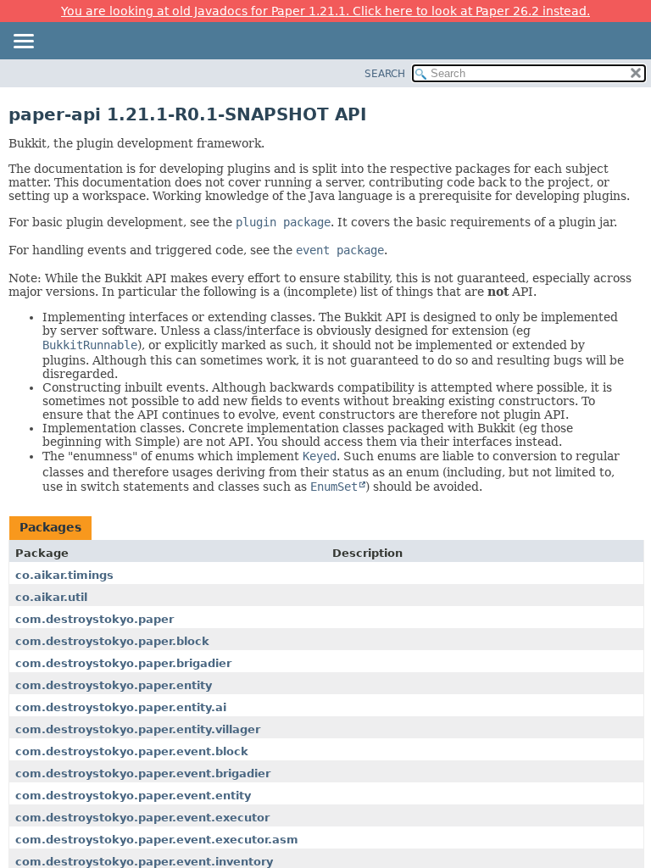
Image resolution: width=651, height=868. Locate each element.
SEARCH (384, 74)
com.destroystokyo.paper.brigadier (123, 663)
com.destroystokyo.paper (94, 619)
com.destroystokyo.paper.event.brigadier (142, 773)
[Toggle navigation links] (22, 42)
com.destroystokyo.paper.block (112, 641)
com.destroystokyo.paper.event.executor (142, 817)
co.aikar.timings (64, 575)
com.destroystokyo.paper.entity (113, 685)
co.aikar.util (51, 597)
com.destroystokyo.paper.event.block (131, 751)
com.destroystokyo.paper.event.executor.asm (156, 839)
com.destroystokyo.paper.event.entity (133, 795)
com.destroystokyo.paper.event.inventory (144, 861)
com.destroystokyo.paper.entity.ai (120, 707)
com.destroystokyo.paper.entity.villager (137, 729)
